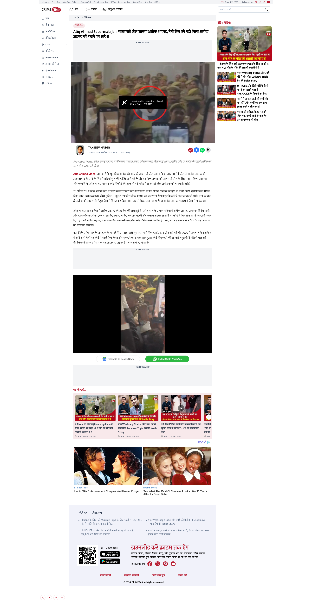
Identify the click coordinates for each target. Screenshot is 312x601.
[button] (54, 18)
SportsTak (56, 2)
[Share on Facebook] (196, 150)
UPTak (113, 2)
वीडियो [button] (94, 9)
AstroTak (66, 2)
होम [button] (76, 9)
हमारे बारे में (105, 575)
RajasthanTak (124, 2)
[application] (143, 102)
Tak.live (75, 2)
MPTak (157, 2)
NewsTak (148, 2)
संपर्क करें (182, 575)
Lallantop (45, 2)
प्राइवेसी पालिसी (131, 575)
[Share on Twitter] (208, 150)
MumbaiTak (86, 2)
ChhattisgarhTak (101, 2)
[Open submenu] (66, 44)
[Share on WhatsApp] (202, 150)
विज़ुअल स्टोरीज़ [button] (115, 9)
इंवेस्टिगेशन (86, 17)
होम (78, 17)
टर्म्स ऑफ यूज (158, 575)
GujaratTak (137, 2)
